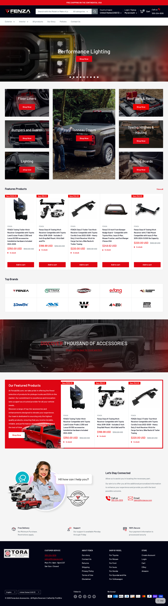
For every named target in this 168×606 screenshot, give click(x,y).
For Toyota (113, 555)
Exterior (8, 21)
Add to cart (20, 265)
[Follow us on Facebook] (75, 596)
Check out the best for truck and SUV (84, 350)
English (8, 592)
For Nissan (113, 559)
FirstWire (58, 598)
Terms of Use (87, 575)
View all (160, 189)
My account (130, 12)
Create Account (148, 555)
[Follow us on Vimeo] (94, 596)
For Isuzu (113, 567)
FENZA (9, 226)
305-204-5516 (50, 555)
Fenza (104, 226)
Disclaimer (86, 579)
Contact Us (75, 21)
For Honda (113, 571)
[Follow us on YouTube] (89, 596)
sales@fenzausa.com (54, 559)
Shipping (86, 567)
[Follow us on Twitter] (80, 596)
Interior (22, 21)
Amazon (145, 571)
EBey (144, 567)
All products (38, 21)
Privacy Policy (88, 571)
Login (144, 559)
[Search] (95, 11)
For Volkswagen (116, 579)
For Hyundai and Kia (117, 575)
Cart (143, 563)
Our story (86, 555)
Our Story (51, 21)
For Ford (112, 563)
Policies (63, 21)
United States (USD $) (27, 592)
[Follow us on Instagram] (84, 596)
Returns (85, 563)
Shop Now (84, 59)
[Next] (163, 231)
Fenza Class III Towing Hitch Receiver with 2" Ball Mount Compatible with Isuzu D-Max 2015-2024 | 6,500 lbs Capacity (146, 233)
